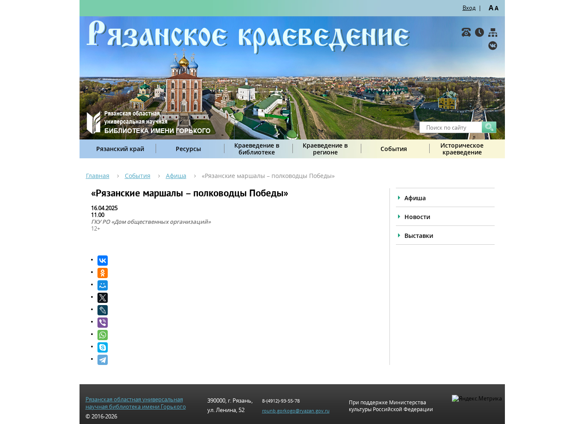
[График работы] (479, 32)
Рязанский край (120, 149)
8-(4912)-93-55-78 (281, 400)
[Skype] (234, 347)
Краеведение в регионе (325, 148)
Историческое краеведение (462, 148)
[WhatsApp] (234, 335)
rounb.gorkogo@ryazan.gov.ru (296, 410)
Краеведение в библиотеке (256, 148)
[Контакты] (466, 32)
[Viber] (234, 322)
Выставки (418, 235)
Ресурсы (188, 149)
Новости (417, 217)
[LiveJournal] (234, 310)
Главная (97, 176)
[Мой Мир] (234, 285)
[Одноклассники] (234, 273)
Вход (469, 8)
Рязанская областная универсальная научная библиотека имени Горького (136, 403)
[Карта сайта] (492, 32)
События (393, 149)
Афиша (176, 176)
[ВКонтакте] (492, 45)
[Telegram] (234, 360)
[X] (234, 298)
